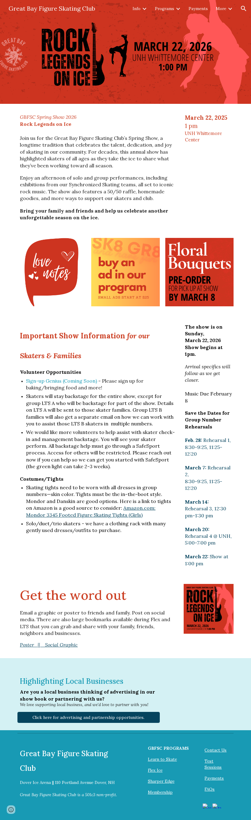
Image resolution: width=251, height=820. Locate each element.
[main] (97, 167)
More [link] (221, 8)
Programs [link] (164, 8)
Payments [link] (198, 8)
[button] (243, 8)
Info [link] (136, 8)
